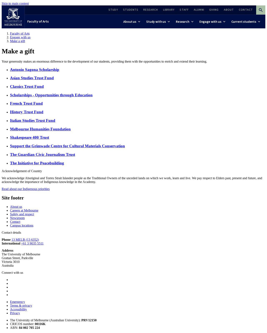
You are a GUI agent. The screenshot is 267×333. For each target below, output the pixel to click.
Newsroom (17, 218)
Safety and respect (22, 214)
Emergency (17, 302)
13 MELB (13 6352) (25, 239)
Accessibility (18, 309)
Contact (15, 221)
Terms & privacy (21, 305)
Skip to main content (15, 3)
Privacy (15, 313)
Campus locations (21, 225)
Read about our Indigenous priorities (26, 189)
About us (16, 206)
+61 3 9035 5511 (32, 243)
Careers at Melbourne (24, 210)
